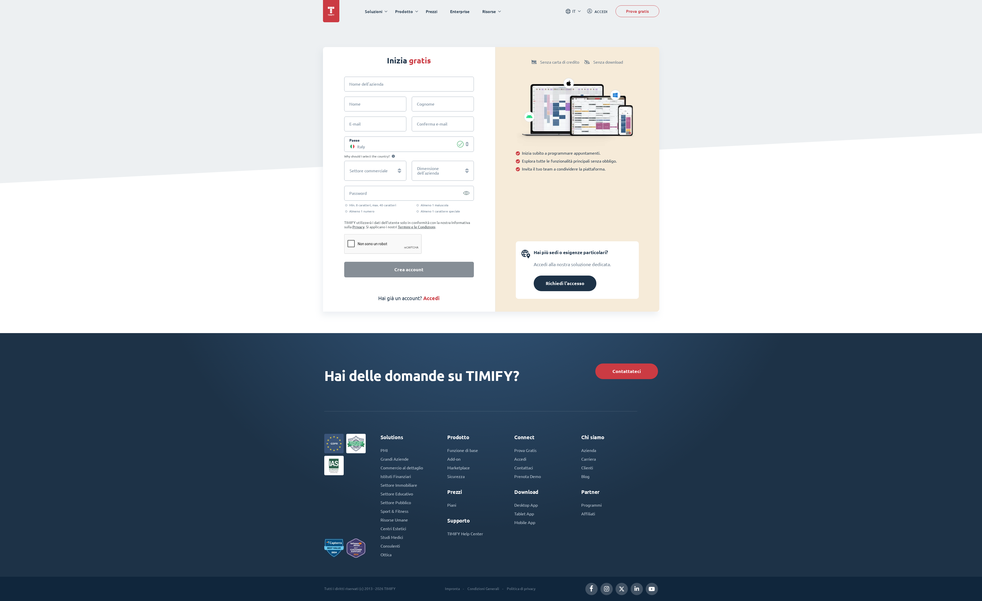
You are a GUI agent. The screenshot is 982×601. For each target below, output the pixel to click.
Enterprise (460, 11)
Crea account (408, 269)
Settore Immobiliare (399, 485)
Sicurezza (456, 476)
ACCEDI (431, 298)
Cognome (425, 104)
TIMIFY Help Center (465, 533)
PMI (384, 450)
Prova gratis (637, 11)
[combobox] (409, 144)
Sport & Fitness (394, 511)
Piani (451, 505)
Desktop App (526, 505)
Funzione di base (462, 450)
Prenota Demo (527, 476)
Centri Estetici (393, 528)
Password (358, 193)
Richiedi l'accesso (565, 283)
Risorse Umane (394, 520)
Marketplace (458, 468)
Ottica (386, 554)
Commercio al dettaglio (402, 468)
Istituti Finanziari (396, 476)
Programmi (591, 505)
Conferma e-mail (432, 124)
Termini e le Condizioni (416, 227)
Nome (355, 104)
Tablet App (524, 514)
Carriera (588, 459)
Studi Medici (392, 537)
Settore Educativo (397, 494)
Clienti (587, 468)
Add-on (454, 459)
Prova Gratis (525, 450)
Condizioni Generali (483, 589)
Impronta (452, 589)
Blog (585, 476)
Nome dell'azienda (366, 84)
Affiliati (588, 514)
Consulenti (390, 546)
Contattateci (626, 371)
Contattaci (523, 468)
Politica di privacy (521, 589)
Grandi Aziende (395, 459)
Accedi (520, 459)
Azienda (588, 450)
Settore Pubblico (396, 502)
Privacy (358, 227)
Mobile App (524, 522)
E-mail (355, 124)
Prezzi (431, 11)
